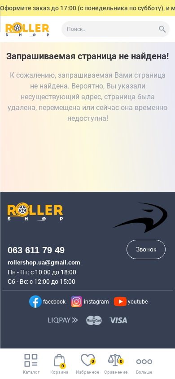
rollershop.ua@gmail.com (44, 262)
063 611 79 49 (36, 250)
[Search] (162, 29)
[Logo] (27, 29)
